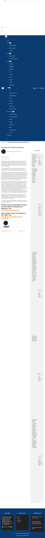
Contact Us (19, 521)
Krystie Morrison (7, 225)
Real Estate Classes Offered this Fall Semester (18, 142)
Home (8, 40)
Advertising (19, 520)
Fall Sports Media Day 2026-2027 (40, 378)
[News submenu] (10, 53)
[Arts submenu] (9, 87)
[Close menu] (6, 36)
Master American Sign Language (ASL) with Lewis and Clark (40, 462)
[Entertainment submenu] (13, 111)
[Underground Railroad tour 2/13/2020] (14, 219)
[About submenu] (10, 42)
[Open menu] (3, 88)
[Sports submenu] (10, 61)
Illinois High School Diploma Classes (39, 294)
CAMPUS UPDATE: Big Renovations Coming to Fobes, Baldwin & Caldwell (40, 211)
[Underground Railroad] (10, 210)
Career (18, 518)
